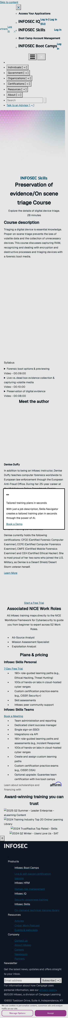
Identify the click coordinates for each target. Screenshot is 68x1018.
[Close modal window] (7, 494)
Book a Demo (34, 524)
